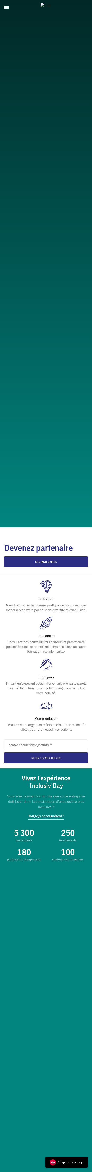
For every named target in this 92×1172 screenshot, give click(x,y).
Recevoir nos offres (46, 757)
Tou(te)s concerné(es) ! (46, 816)
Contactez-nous (46, 561)
